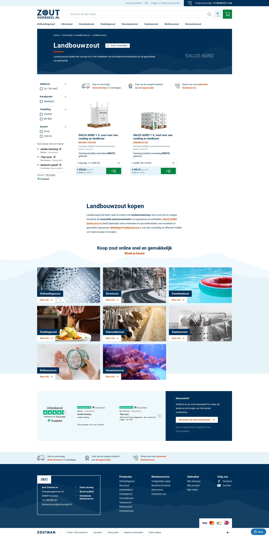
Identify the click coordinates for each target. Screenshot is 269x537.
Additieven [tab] (45, 84)
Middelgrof (49, 101)
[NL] (48, 14)
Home (56, 35)
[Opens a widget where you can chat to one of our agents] (258, 532)
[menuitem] (134, 3)
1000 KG (48, 136)
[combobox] (140, 14)
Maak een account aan (171, 3)
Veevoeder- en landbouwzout (76, 35)
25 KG (46, 131)
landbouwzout (94, 223)
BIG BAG (48, 118)
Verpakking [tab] (45, 109)
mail (230, 3)
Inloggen (154, 3)
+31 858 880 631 (219, 3)
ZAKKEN (48, 114)
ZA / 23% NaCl (51, 88)
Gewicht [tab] (44, 126)
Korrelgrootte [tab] (46, 96)
